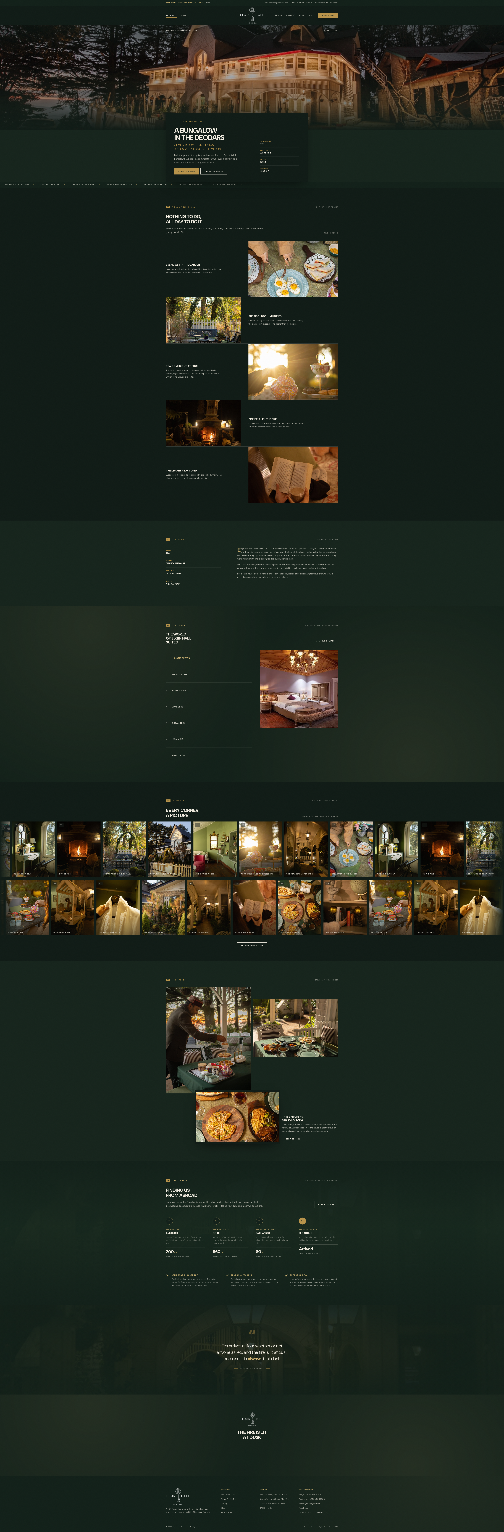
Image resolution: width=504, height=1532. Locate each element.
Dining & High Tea (228, 1499)
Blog (301, 15)
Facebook (303, 1508)
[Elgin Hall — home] (252, 15)
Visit (311, 15)
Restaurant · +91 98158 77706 (312, 1499)
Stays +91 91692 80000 (302, 3)
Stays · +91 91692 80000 (310, 1495)
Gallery (290, 15)
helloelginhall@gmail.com (310, 1503)
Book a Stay (226, 1512)
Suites (184, 15)
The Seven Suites (228, 1495)
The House (171, 15)
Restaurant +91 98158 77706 (326, 3)
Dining (278, 15)
